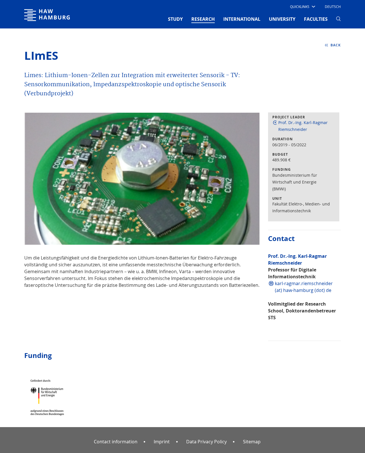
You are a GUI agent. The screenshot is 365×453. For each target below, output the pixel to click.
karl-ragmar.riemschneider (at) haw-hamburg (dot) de (304, 286)
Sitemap (252, 441)
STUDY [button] (175, 19)
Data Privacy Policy (206, 441)
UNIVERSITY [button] (282, 19)
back (335, 45)
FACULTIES (316, 19)
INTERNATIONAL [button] (241, 19)
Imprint (162, 441)
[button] (302, 6)
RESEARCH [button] (203, 19)
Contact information (115, 441)
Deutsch (333, 6)
